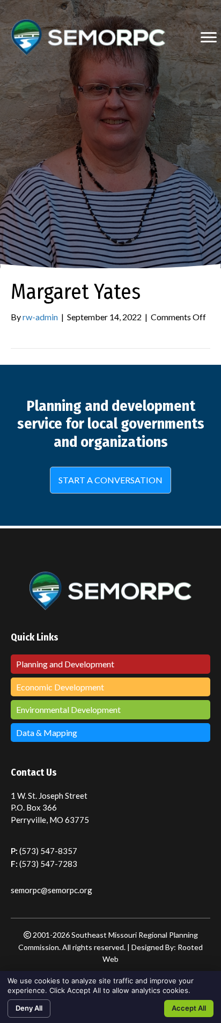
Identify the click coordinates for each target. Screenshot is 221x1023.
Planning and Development (65, 664)
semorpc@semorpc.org (51, 890)
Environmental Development (68, 709)
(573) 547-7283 (48, 864)
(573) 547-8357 (48, 851)
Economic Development (60, 687)
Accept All (189, 1008)
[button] (110, 480)
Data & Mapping (46, 732)
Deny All (29, 1008)
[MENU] (208, 37)
